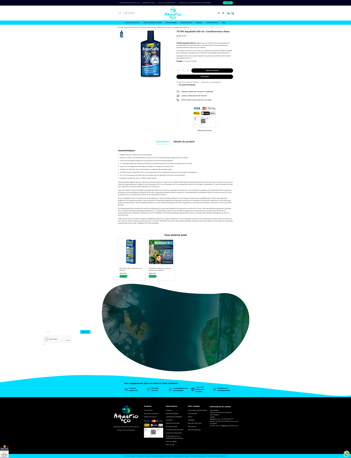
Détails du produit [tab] (184, 141)
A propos (169, 420)
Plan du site (170, 445)
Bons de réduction (194, 423)
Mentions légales (172, 413)
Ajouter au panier (212, 70)
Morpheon (131, 430)
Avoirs (190, 417)
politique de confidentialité (62, 344)
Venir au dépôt (171, 441)
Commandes (192, 413)
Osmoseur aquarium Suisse (161, 456)
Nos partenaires (171, 426)
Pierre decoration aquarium (218, 456)
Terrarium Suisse (129, 456)
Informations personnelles (197, 410)
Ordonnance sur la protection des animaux (174, 437)
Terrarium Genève (143, 456)
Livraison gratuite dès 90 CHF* (130, 2)
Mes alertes (192, 426)
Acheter (206, 76)
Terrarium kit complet (198, 456)
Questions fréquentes (174, 433)
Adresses (191, 420)
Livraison (169, 410)
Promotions (148, 410)
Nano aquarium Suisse (181, 456)
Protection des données (174, 430)
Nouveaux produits (151, 413)
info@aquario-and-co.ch (229, 426)
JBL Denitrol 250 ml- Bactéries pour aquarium (130, 269)
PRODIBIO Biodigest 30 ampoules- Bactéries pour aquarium (160, 269)
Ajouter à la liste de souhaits (189, 82)
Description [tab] (162, 141)
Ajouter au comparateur (212, 82)
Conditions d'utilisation (174, 417)
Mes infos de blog (194, 430)
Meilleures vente (150, 417)
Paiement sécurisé (149, 2)
